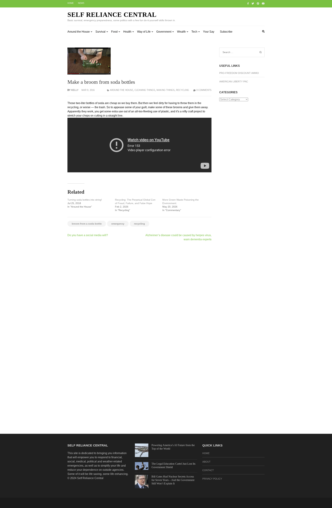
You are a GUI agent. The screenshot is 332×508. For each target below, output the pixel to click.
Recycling (182, 90)
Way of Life (144, 31)
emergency (117, 223)
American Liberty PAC (233, 81)
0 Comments (203, 90)
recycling (139, 223)
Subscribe (226, 31)
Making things (165, 90)
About (206, 461)
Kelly (75, 90)
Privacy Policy (212, 478)
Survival (100, 31)
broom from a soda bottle (87, 223)
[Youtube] (263, 3)
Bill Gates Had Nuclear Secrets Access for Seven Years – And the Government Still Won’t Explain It (172, 480)
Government (163, 31)
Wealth (181, 31)
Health (127, 31)
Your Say (208, 31)
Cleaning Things (145, 90)
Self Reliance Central (111, 14)
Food (114, 31)
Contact (208, 470)
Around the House (78, 31)
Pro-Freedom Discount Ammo (239, 73)
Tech (194, 31)
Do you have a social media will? (87, 235)
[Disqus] (139, 289)
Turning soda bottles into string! (84, 199)
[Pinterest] (258, 3)
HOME (206, 453)
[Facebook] (248, 3)
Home (70, 3)
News (81, 3)
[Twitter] (253, 3)
